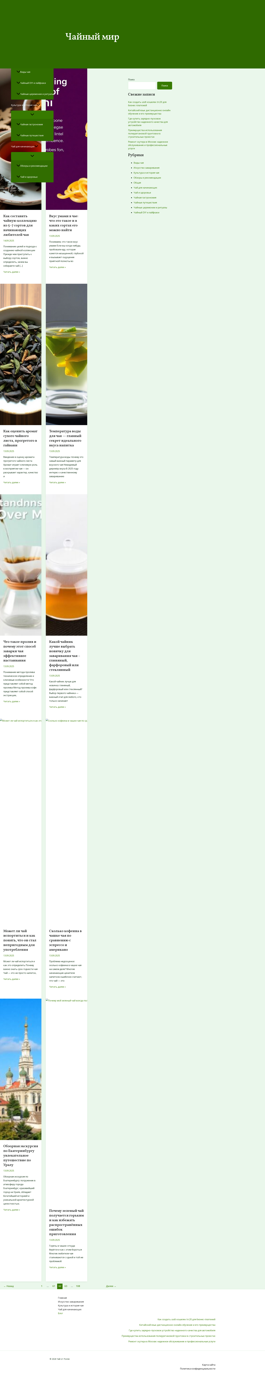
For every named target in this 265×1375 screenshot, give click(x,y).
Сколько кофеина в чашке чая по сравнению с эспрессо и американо (65, 940)
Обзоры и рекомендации (33, 165)
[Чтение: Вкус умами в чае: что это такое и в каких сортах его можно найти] (66, 209)
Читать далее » (11, 271)
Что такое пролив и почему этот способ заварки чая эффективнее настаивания (19, 651)
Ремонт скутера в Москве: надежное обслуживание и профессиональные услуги (171, 1341)
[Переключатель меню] (32, 115)
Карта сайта (208, 1364)
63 (65, 1286)
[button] (38, 105)
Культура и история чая (24, 105)
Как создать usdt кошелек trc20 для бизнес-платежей (186, 1319)
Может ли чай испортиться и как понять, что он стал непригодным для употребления (19, 940)
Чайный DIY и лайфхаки (33, 82)
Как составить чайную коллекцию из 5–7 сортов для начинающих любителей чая (20, 225)
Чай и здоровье (29, 176)
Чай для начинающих (23, 146)
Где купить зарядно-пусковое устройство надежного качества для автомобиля (172, 1330)
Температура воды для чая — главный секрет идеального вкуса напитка (65, 438)
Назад (9, 1286)
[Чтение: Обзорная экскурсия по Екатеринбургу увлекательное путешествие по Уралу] (20, 1139)
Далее (111, 1286)
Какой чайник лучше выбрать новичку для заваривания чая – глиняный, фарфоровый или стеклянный (64, 655)
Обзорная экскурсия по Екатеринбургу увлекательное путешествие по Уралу (20, 1155)
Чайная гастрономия (31, 124)
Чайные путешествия (31, 135)
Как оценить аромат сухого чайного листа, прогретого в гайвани (20, 438)
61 (53, 1286)
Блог (13, 187)
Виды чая (25, 71)
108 (78, 1286)
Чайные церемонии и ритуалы (37, 94)
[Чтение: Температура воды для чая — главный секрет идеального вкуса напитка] (66, 424)
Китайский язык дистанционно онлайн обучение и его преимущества (177, 1324)
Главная (62, 1297)
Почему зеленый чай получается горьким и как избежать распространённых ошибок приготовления (66, 1222)
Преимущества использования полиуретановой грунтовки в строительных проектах (168, 1335)
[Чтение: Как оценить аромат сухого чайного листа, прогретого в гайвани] (20, 424)
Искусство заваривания (71, 1301)
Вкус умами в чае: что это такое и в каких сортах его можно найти (63, 223)
